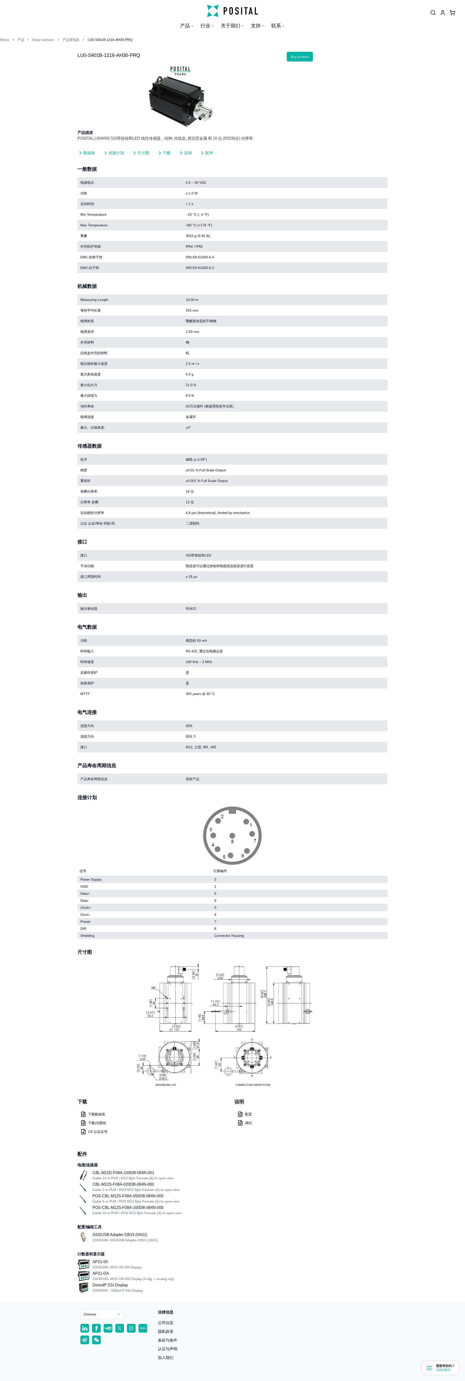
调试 (248, 1123)
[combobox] (102, 1314)
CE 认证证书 (97, 1132)
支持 (256, 25)
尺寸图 (143, 153)
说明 (188, 153)
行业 (205, 25)
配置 (248, 1114)
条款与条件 (167, 1340)
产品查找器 (70, 40)
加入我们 (165, 1358)
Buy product (300, 57)
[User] (433, 12)
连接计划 (116, 153)
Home (4, 40)
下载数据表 (96, 1114)
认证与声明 (167, 1349)
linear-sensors (43, 40)
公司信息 (165, 1323)
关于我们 (230, 25)
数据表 (89, 153)
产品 (185, 25)
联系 (276, 25)
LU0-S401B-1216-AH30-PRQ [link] (110, 40)
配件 (209, 153)
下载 (166, 153)
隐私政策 (165, 1331)
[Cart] (452, 12)
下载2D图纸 (97, 1123)
